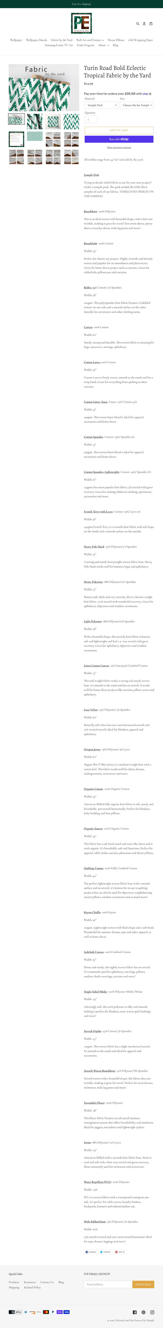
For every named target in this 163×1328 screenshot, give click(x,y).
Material (90, 98)
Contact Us (47, 1282)
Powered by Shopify (144, 1320)
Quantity (90, 112)
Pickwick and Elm (124, 1320)
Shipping (14, 1287)
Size (122, 98)
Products (14, 1282)
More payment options (119, 147)
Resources (30, 1282)
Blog (61, 1282)
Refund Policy (32, 1287)
